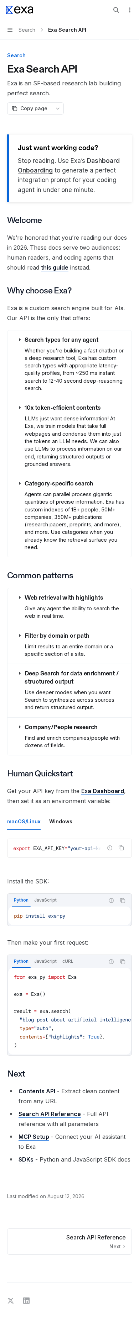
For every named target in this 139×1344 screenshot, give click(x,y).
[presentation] (69, 848)
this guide (54, 267)
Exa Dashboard (102, 791)
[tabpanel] (69, 854)
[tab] (24, 821)
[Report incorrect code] (109, 847)
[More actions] (129, 10)
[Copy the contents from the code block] (121, 847)
